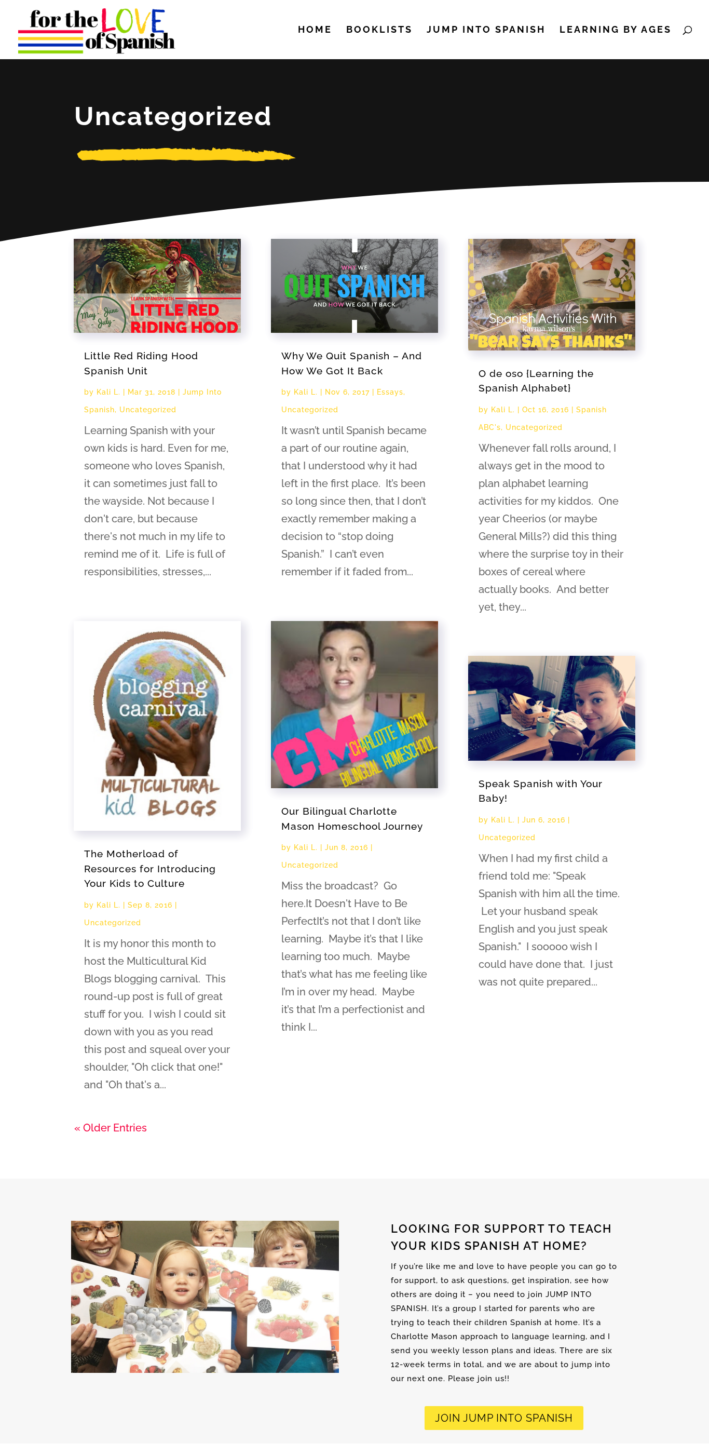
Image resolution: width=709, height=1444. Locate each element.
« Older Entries (110, 1128)
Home (315, 30)
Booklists (379, 30)
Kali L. (108, 392)
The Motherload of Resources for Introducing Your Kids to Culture (150, 868)
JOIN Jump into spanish (504, 1418)
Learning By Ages (616, 30)
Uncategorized (147, 410)
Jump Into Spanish (486, 30)
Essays (390, 392)
